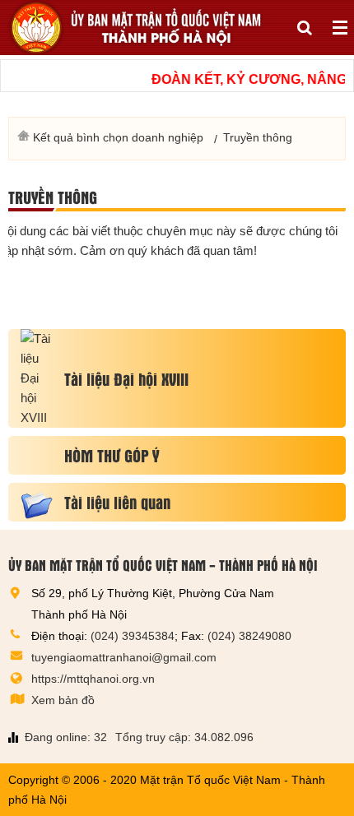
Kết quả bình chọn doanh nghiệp (118, 137)
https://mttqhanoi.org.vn (93, 678)
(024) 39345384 (133, 635)
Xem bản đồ (63, 700)
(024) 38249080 (249, 635)
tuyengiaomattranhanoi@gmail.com (124, 657)
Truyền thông (52, 197)
